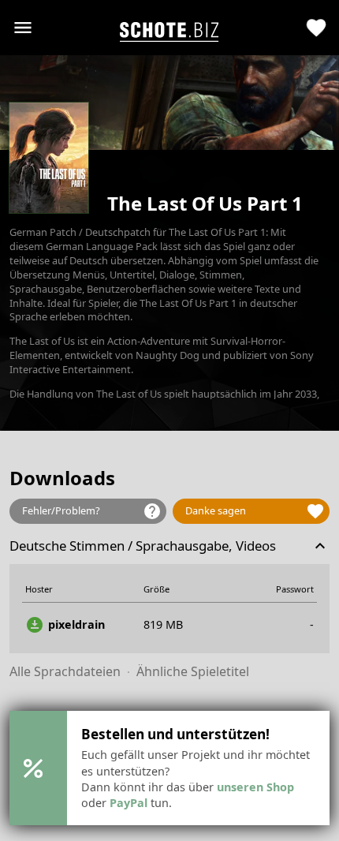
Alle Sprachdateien (65, 671)
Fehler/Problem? (92, 511)
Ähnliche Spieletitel (192, 671)
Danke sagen (255, 511)
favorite (316, 28)
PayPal (128, 802)
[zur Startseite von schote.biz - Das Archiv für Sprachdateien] (169, 28)
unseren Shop (255, 786)
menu (23, 28)
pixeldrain (65, 624)
